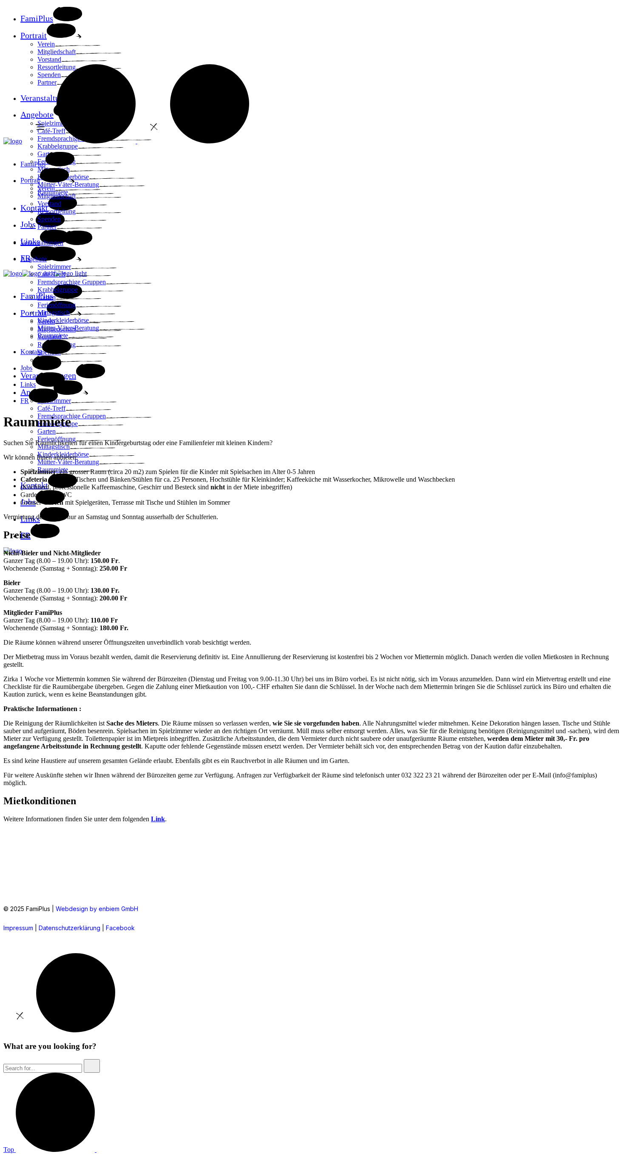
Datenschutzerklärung (69, 927)
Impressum (18, 927)
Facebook (120, 927)
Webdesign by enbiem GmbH (97, 908)
